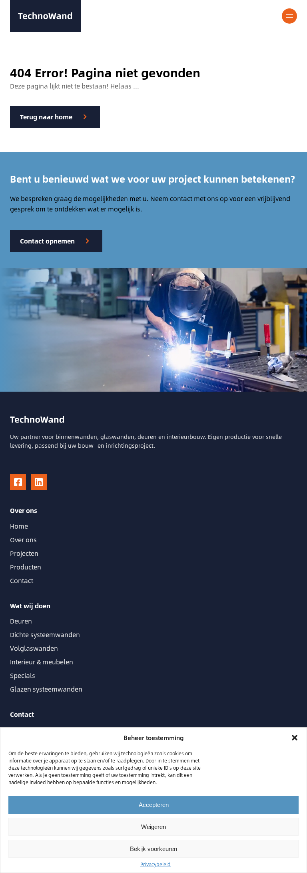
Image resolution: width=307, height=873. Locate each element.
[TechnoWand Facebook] (18, 482)
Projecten (24, 553)
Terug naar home (46, 116)
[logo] (45, 16)
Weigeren (153, 826)
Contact (21, 580)
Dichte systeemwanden (45, 634)
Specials (22, 675)
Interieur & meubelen (41, 661)
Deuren (21, 621)
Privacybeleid (155, 864)
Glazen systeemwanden (46, 689)
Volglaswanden (34, 648)
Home (19, 526)
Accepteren (154, 804)
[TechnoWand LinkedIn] (39, 482)
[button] (295, 738)
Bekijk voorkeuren (153, 848)
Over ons (23, 539)
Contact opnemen (47, 240)
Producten (25, 566)
